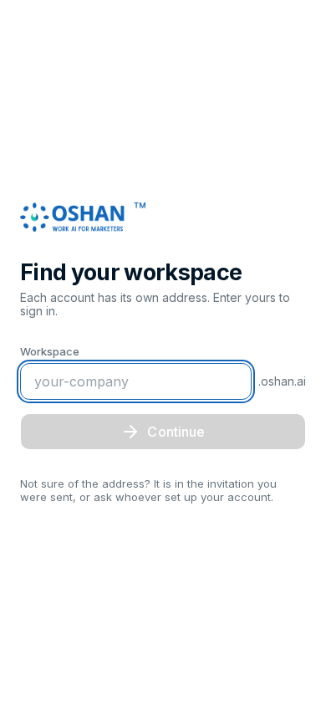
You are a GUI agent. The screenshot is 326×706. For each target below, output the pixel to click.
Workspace (49, 351)
